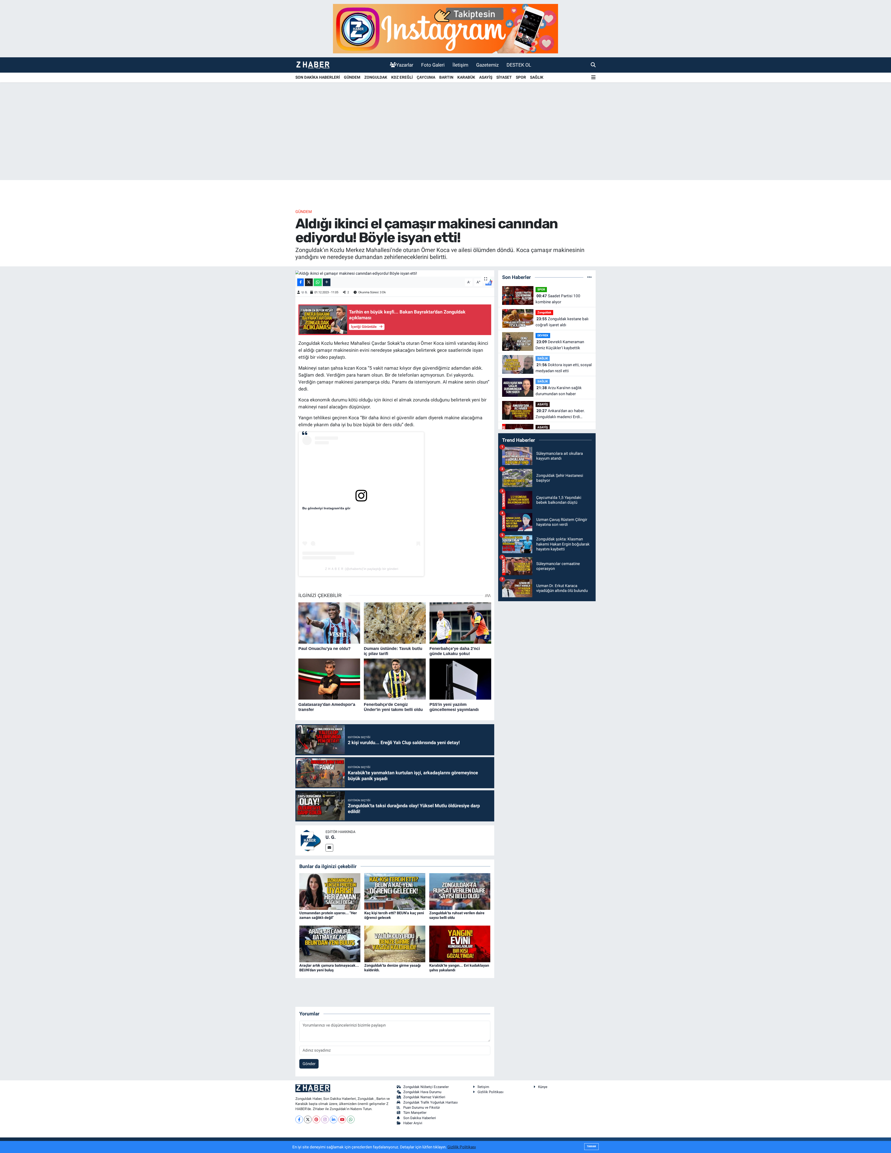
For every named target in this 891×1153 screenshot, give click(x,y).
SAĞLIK (536, 77)
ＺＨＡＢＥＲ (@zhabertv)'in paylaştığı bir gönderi (361, 569)
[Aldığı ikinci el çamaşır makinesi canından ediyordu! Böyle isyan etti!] (394, 273)
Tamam (591, 1146)
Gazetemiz (487, 65)
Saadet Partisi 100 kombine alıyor (558, 299)
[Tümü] (589, 277)
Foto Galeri (433, 65)
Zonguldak (544, 312)
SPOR (521, 77)
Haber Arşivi (412, 1123)
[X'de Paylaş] (309, 282)
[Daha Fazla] (326, 282)
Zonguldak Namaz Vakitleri (424, 1097)
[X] (308, 1119)
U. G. (305, 292)
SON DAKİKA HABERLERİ (317, 77)
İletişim (460, 65)
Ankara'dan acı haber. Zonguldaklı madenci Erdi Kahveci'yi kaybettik (560, 414)
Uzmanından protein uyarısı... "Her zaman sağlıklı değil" (328, 915)
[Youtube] (342, 1119)
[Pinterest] (316, 1119)
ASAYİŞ (485, 77)
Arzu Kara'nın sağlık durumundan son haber (559, 390)
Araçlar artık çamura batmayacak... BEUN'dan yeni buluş (329, 967)
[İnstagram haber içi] (445, 28)
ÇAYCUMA (426, 77)
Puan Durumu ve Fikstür (421, 1107)
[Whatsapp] (351, 1119)
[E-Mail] (329, 848)
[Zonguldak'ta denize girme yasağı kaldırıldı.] (394, 943)
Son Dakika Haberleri (419, 1118)
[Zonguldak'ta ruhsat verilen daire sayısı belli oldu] (459, 891)
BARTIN (446, 77)
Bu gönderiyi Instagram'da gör (326, 508)
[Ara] (593, 64)
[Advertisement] (445, 143)
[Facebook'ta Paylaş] (300, 282)
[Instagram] (325, 1119)
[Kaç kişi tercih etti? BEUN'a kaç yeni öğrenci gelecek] (394, 891)
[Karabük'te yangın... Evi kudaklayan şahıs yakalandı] (459, 943)
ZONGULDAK (375, 77)
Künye (542, 1087)
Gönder (309, 1063)
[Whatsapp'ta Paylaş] (318, 282)
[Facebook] (299, 1119)
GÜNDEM (352, 77)
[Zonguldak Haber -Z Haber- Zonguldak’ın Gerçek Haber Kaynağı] (312, 65)
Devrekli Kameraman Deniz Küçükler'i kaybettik (560, 344)
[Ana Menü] (593, 78)
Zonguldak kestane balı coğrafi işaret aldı (562, 322)
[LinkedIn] (333, 1119)
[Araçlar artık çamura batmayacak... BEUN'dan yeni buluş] (329, 943)
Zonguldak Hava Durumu (422, 1092)
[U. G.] (310, 840)
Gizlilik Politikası (491, 1092)
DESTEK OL (519, 65)
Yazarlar (404, 65)
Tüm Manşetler (414, 1113)
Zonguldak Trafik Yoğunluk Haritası (430, 1102)
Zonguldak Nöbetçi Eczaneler (426, 1087)
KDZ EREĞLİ (402, 77)
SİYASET (504, 77)
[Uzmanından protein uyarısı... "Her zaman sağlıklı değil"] (329, 891)
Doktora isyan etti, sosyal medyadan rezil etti (564, 367)
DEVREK (542, 335)
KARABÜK (466, 77)
